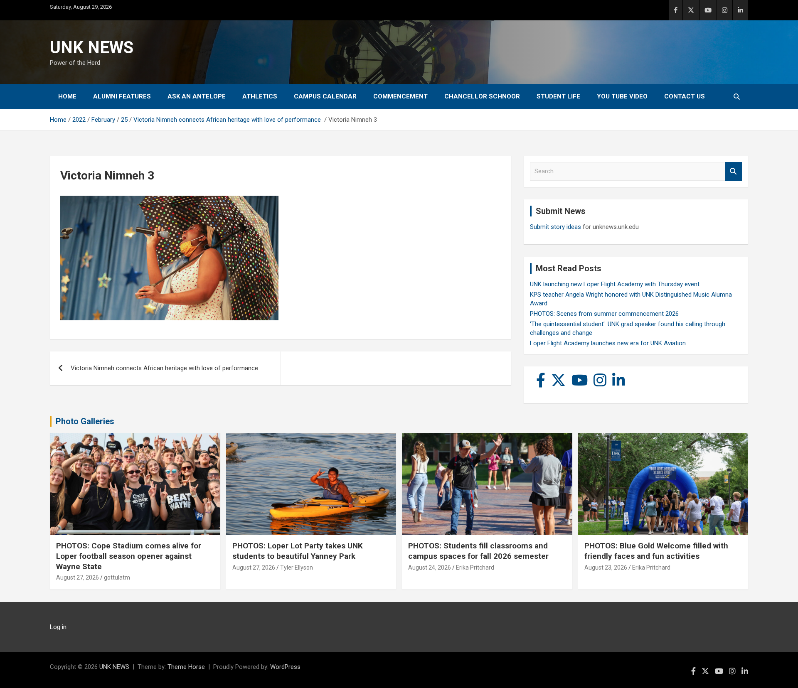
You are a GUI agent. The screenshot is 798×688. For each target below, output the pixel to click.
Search (733, 171)
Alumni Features (122, 96)
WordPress (285, 667)
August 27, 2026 (77, 577)
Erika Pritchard (475, 567)
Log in (58, 627)
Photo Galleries (85, 421)
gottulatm (117, 577)
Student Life (558, 96)
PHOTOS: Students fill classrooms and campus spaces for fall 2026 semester (478, 551)
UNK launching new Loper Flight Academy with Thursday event (614, 284)
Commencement (400, 96)
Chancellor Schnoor (482, 96)
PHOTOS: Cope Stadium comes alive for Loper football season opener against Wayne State (128, 556)
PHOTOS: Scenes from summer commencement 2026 (604, 313)
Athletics (259, 96)
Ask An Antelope (196, 96)
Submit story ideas (555, 227)
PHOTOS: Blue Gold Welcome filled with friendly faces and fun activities (656, 551)
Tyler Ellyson (296, 567)
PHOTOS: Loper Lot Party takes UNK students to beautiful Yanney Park (297, 551)
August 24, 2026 (429, 567)
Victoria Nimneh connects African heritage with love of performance (165, 368)
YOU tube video (622, 96)
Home (67, 96)
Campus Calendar (325, 96)
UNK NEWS (91, 47)
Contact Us (684, 96)
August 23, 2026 (605, 567)
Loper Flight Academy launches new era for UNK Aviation (608, 343)
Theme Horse (186, 667)
